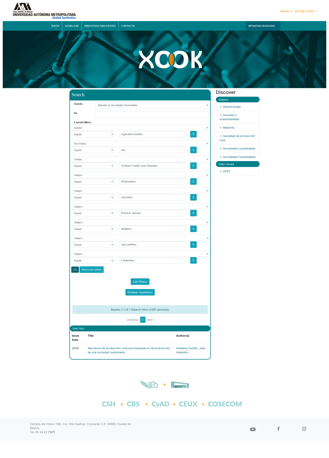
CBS (133, 404)
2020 (226, 171)
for (75, 113)
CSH (108, 404)
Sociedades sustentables (239, 148)
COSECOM (217, 404)
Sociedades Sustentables (239, 157)
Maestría (228, 127)
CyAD (160, 404)
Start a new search (91, 269)
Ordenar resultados (140, 292)
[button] (286, 11)
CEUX (188, 404)
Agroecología (232, 106)
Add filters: (140, 281)
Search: (75, 103)
